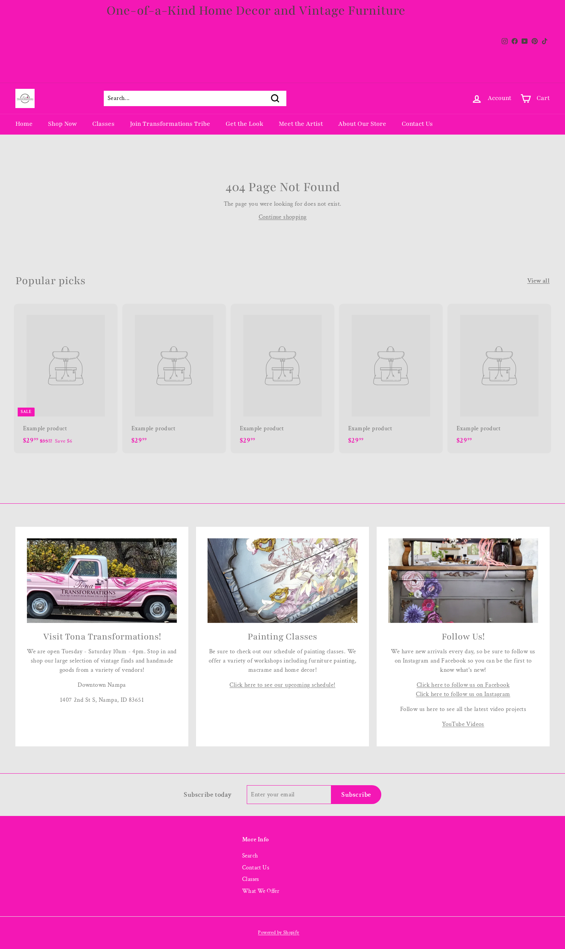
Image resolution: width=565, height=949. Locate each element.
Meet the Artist (301, 124)
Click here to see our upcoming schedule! (282, 685)
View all (538, 281)
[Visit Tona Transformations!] (102, 580)
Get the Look (244, 124)
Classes (103, 124)
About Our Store (362, 124)
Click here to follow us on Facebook (463, 685)
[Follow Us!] (463, 580)
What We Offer (260, 891)
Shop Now (62, 124)
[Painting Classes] (282, 580)
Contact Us (417, 124)
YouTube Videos (463, 724)
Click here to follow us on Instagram (463, 694)
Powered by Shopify (278, 932)
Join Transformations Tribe (170, 124)
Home (24, 124)
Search (250, 855)
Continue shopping (283, 217)
